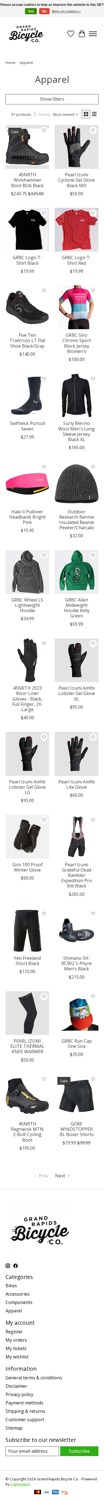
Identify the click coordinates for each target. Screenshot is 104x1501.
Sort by (44, 114)
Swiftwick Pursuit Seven (27, 426)
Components (19, 1302)
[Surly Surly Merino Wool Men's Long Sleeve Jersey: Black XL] (76, 395)
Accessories (18, 1294)
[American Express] (55, 1492)
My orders (16, 1340)
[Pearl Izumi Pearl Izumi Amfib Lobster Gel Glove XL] (76, 660)
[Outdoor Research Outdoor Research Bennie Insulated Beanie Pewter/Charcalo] (76, 484)
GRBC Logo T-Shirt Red (76, 260)
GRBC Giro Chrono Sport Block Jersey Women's (76, 343)
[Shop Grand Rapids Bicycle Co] (26, 33)
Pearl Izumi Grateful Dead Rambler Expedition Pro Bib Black (76, 875)
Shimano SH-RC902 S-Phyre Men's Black (76, 963)
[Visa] (46, 1492)
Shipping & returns (25, 1411)
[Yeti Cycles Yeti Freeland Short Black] (27, 930)
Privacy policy (19, 1394)
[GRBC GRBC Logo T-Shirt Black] (27, 230)
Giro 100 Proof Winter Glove (27, 867)
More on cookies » (66, 11)
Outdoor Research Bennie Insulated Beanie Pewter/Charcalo (76, 520)
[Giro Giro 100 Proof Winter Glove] (27, 836)
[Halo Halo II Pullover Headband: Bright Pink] (27, 484)
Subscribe (79, 1451)
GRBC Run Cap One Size (77, 1043)
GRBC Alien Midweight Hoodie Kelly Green (77, 608)
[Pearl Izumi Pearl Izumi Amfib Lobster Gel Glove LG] (27, 754)
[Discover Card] (64, 1492)
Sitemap (14, 1428)
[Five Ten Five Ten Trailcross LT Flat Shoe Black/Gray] (27, 307)
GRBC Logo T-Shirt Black (27, 260)
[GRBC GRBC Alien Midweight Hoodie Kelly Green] (76, 572)
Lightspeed (20, 1483)
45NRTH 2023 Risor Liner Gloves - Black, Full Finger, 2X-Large (27, 699)
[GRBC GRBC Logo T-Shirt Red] (76, 230)
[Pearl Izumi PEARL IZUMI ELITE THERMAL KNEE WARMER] (27, 1013)
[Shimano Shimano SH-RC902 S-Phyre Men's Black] (76, 930)
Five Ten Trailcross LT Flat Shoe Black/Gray (27, 340)
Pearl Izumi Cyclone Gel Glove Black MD (76, 180)
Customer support (25, 1419)
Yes (31, 11)
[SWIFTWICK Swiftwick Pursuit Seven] (27, 395)
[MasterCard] (37, 1492)
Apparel (14, 1311)
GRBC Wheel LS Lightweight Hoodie (27, 605)
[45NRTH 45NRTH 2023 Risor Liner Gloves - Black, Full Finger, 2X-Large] (27, 660)
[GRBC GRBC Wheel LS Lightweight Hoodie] (27, 572)
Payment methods (24, 1403)
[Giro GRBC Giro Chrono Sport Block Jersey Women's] (76, 307)
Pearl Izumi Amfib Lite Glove (77, 784)
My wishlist (17, 1357)
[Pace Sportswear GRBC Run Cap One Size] (76, 1013)
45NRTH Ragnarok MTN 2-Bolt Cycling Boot (27, 1132)
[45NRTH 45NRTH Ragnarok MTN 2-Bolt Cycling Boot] (27, 1096)
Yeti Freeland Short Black (27, 960)
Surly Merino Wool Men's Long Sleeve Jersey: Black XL (76, 431)
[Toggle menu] (92, 33)
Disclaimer (16, 1386)
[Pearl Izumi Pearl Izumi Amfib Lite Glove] (76, 754)
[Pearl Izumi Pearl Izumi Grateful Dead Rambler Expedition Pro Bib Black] (76, 836)
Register (14, 1332)
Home (11, 62)
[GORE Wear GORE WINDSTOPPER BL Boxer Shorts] (76, 1096)
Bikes (11, 1286)
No (44, 11)
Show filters (52, 99)
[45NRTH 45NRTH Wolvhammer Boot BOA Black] (27, 147)
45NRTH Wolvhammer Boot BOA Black (27, 180)
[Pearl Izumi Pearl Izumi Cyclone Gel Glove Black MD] (76, 147)
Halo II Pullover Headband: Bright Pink (27, 517)
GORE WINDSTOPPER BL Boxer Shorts (77, 1129)
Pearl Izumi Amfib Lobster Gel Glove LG (27, 787)
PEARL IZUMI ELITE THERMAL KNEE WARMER (27, 1046)
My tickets (16, 1348)
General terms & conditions (34, 1378)
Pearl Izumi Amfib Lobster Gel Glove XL (76, 693)
